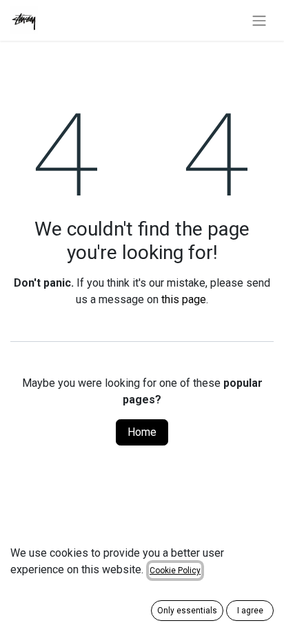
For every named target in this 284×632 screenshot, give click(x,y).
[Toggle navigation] (259, 20)
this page (183, 299)
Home (142, 432)
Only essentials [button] (187, 610)
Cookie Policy (175, 570)
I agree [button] (250, 610)
